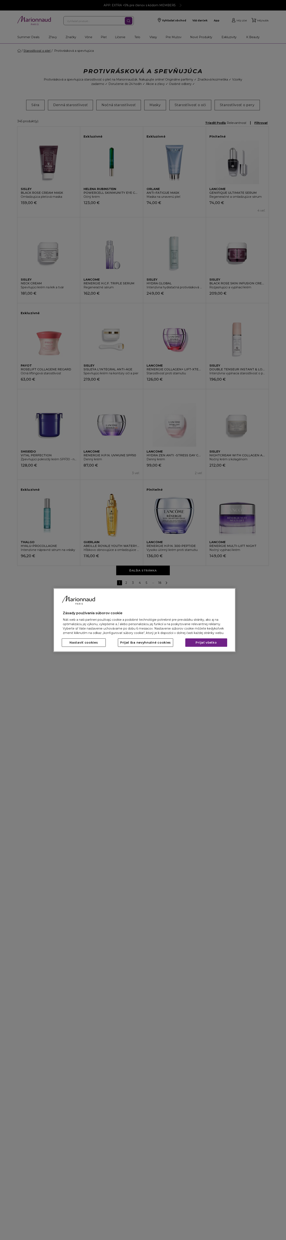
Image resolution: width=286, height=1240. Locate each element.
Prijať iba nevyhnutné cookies (145, 642)
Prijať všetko (206, 642)
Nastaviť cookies (84, 642)
